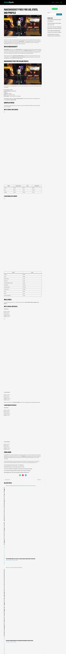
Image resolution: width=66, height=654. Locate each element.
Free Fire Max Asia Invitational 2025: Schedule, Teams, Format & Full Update (17, 470)
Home (53, 2)
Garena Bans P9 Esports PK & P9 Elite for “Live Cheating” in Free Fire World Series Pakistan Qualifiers (4, 603)
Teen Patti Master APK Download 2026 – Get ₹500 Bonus (14, 465)
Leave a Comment (7, 37)
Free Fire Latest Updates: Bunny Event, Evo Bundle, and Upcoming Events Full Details (4, 516)
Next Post (39, 479)
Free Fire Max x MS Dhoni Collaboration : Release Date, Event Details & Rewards (18, 468)
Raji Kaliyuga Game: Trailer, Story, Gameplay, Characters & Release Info (16, 472)
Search (48, 12)
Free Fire (57, 2)
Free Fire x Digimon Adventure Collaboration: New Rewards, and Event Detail (19, 640)
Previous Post (7, 479)
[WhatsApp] (61, 2)
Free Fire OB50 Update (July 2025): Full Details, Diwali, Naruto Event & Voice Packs (20, 558)
